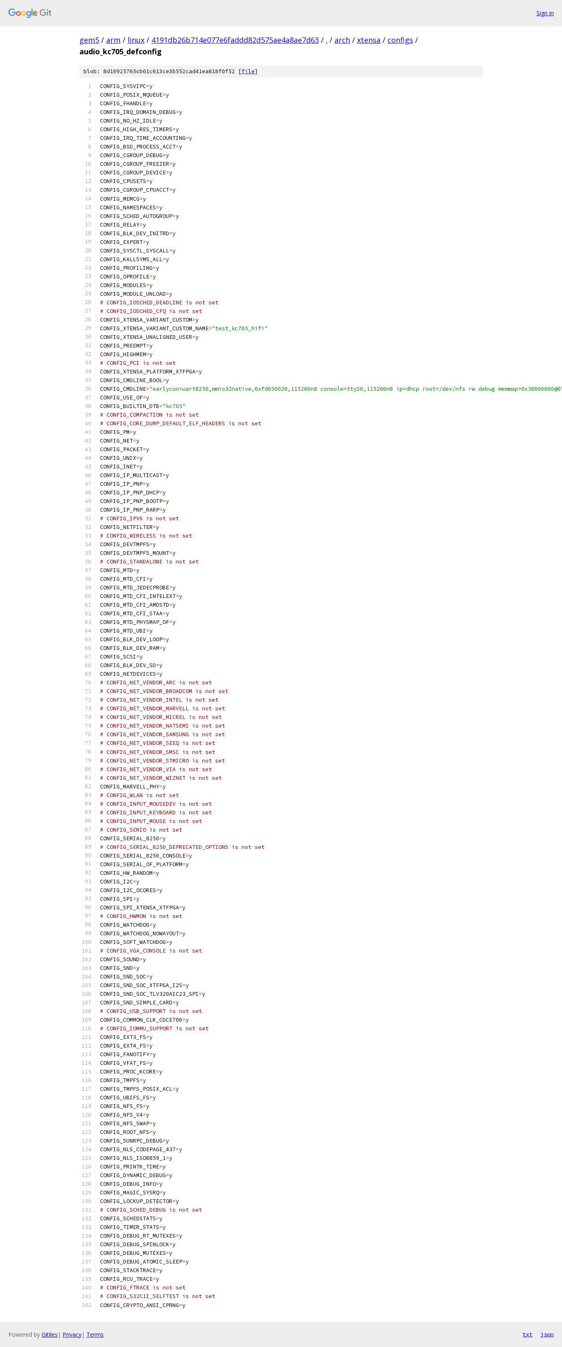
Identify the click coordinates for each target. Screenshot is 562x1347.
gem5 (89, 40)
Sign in (545, 13)
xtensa (369, 40)
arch (342, 40)
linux (136, 40)
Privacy (72, 1334)
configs (400, 40)
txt (527, 1334)
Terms (95, 1334)
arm (113, 40)
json (547, 1334)
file (248, 71)
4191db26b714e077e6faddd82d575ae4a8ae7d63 (235, 40)
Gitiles (50, 1334)
